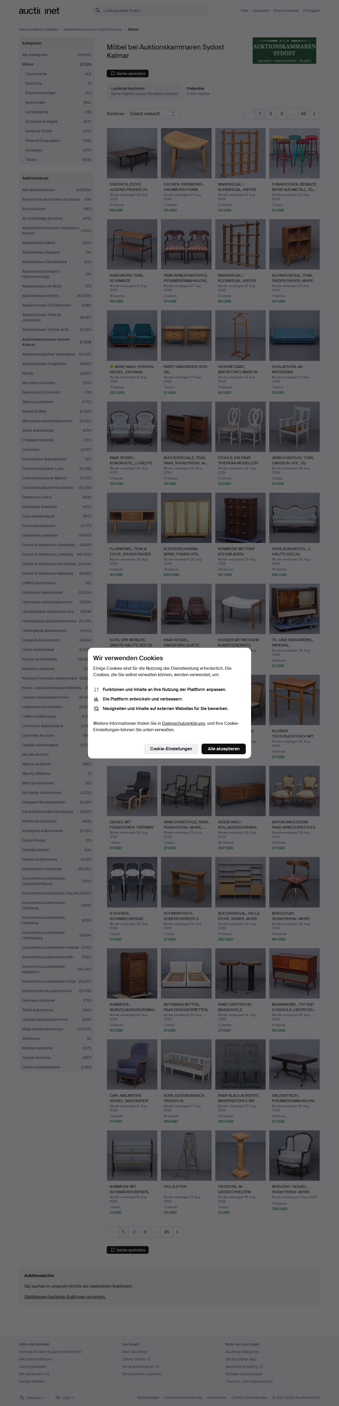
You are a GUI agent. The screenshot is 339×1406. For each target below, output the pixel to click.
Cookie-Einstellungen (171, 749)
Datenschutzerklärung (183, 723)
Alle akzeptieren (223, 749)
